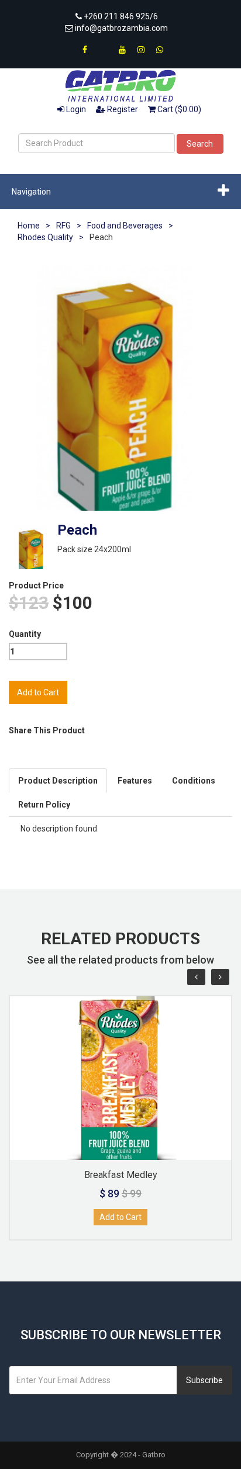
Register (121, 109)
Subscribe (204, 1380)
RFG (63, 225)
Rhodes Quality (45, 237)
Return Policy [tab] (44, 804)
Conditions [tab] (193, 780)
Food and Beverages (125, 225)
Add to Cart (120, 1217)
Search (200, 143)
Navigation (31, 191)
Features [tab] (135, 780)
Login (75, 109)
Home (29, 225)
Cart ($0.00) (178, 109)
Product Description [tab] (58, 780)
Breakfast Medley (120, 1174)
